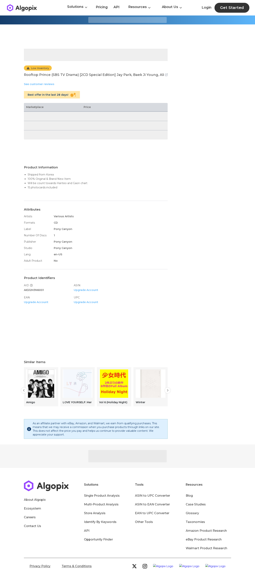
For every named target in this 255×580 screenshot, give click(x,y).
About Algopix (35, 499)
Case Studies (196, 504)
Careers (30, 517)
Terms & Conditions (77, 566)
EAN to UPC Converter (152, 513)
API (116, 7)
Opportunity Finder (98, 539)
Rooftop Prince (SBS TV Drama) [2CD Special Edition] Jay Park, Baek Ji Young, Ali (94, 75)
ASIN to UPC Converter (152, 495)
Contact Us (32, 526)
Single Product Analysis (102, 495)
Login (207, 7)
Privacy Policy (39, 566)
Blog (189, 495)
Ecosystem (32, 508)
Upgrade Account (86, 290)
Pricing (102, 7)
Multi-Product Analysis (101, 504)
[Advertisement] (127, 36)
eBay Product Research (204, 539)
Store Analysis (94, 513)
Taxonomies (195, 522)
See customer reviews (39, 84)
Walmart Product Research (206, 548)
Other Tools (144, 522)
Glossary (192, 513)
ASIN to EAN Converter (152, 504)
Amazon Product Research (206, 530)
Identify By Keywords (100, 522)
